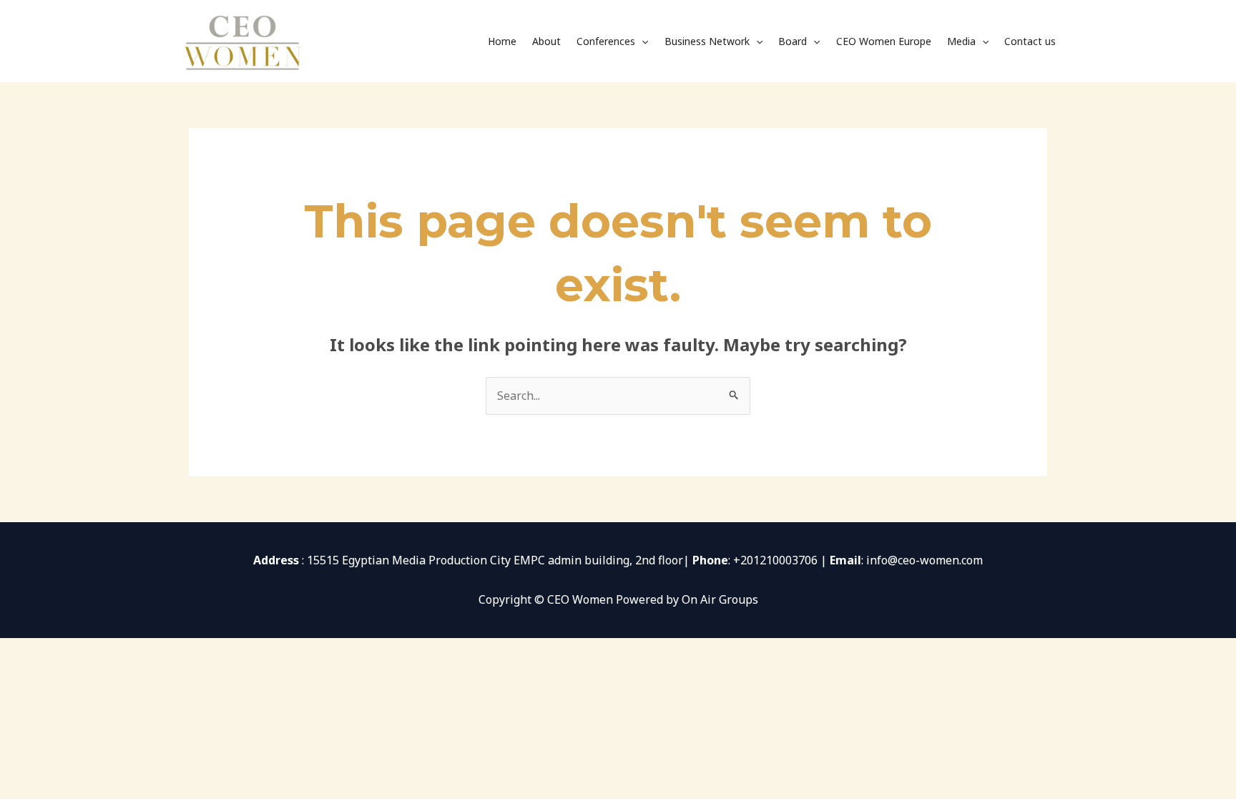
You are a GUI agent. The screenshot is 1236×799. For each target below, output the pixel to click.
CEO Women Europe (883, 41)
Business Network (707, 41)
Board (792, 41)
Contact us (1030, 41)
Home (502, 41)
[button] (641, 41)
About (546, 41)
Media (961, 41)
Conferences (606, 41)
